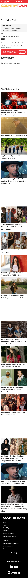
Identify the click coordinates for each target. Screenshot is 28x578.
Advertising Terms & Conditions (9, 536)
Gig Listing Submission (8, 546)
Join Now (22, 52)
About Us (5, 525)
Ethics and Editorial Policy (8, 533)
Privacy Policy (6, 527)
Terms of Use (5, 530)
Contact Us (5, 548)
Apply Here (14, 30)
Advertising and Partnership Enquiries (11, 543)
